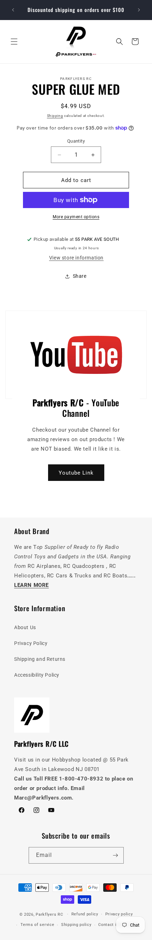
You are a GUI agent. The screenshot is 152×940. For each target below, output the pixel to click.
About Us (25, 627)
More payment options (76, 216)
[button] (14, 41)
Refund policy (84, 914)
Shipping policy (76, 924)
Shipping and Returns (39, 659)
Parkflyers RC (50, 914)
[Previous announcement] (13, 10)
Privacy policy (119, 914)
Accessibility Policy (36, 675)
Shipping (55, 116)
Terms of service (37, 924)
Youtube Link (76, 472)
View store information (76, 258)
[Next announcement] (139, 10)
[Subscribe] (115, 855)
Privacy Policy (30, 643)
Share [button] (80, 276)
